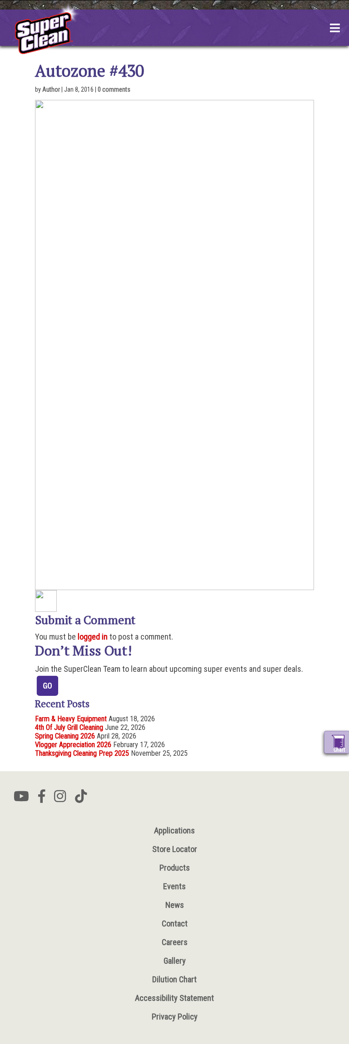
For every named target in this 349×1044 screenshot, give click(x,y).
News (174, 905)
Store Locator (174, 849)
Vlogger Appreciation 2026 (73, 744)
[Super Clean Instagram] (60, 799)
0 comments (114, 89)
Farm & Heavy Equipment (71, 718)
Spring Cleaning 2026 (65, 736)
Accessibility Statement (174, 998)
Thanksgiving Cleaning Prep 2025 (82, 753)
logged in (93, 636)
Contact (175, 923)
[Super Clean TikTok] (80, 799)
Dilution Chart (174, 979)
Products (175, 867)
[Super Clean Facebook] (42, 799)
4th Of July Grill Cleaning (69, 727)
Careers (175, 942)
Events (174, 886)
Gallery (175, 960)
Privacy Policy (175, 1016)
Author (51, 89)
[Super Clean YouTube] (21, 799)
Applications (174, 830)
